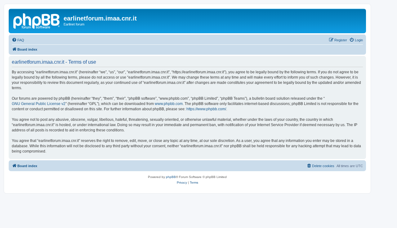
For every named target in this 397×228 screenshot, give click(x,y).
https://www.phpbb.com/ (206, 109)
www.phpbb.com (169, 104)
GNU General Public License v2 (38, 104)
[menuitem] (18, 40)
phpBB (171, 177)
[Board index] (37, 20)
